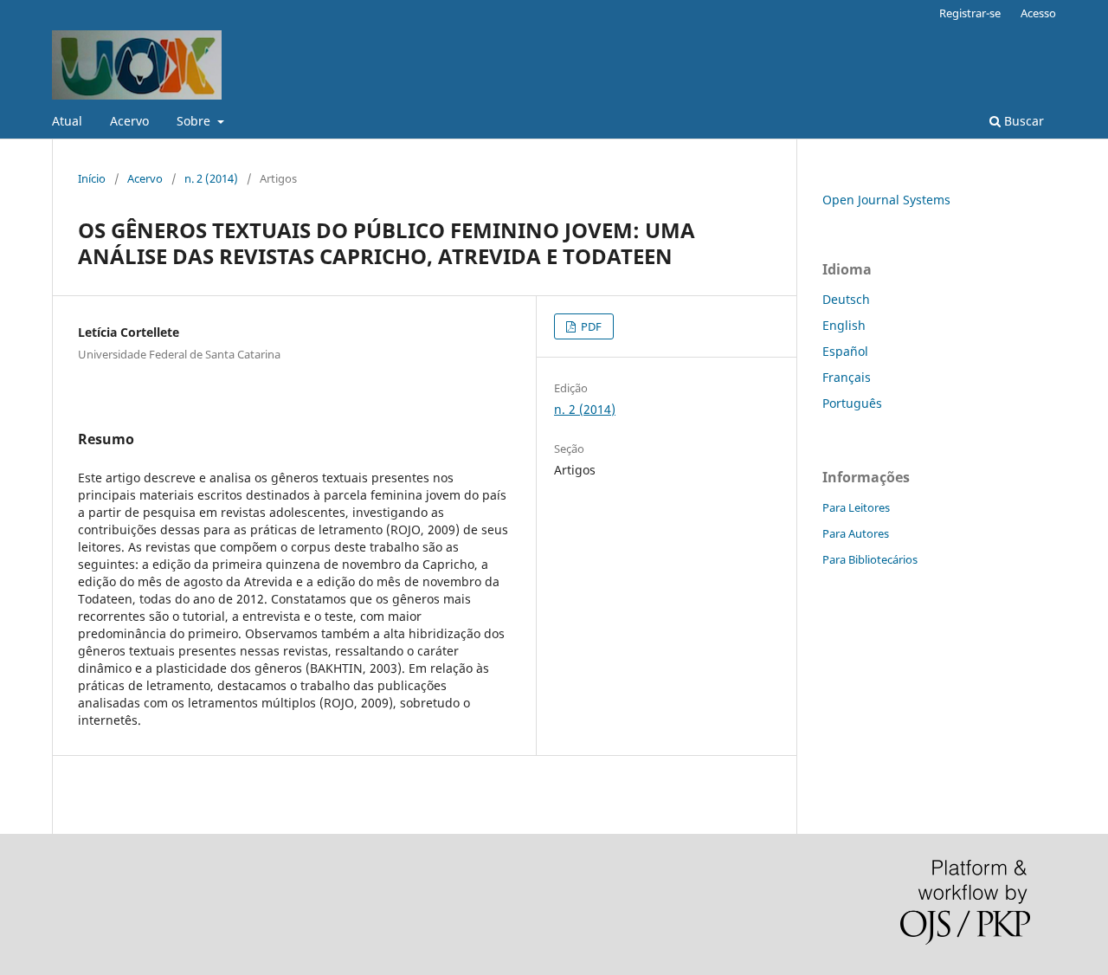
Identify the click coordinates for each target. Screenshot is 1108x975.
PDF (590, 326)
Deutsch (846, 299)
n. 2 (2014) (211, 178)
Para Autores (855, 533)
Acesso (1038, 13)
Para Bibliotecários (870, 559)
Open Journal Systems (886, 199)
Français (846, 377)
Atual (67, 121)
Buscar (1022, 121)
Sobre (195, 121)
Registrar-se (970, 13)
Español (845, 351)
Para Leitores (856, 507)
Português (852, 403)
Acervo (129, 121)
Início (92, 178)
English (844, 325)
